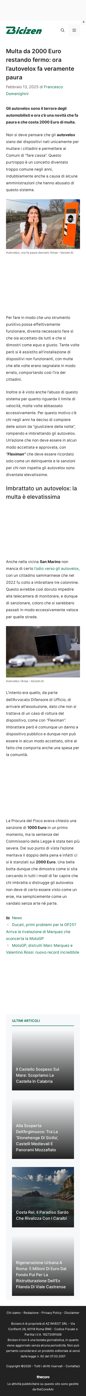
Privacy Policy (51, 1313)
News (17, 918)
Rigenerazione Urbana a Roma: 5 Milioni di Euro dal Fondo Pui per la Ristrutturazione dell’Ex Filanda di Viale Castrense (41, 1274)
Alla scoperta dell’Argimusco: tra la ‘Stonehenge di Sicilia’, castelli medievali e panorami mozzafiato (37, 1137)
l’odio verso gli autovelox (56, 568)
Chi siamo (14, 1313)
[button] (62, 30)
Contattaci (73, 1366)
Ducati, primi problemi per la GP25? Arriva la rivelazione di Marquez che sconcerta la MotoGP (41, 931)
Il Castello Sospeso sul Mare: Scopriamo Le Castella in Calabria (37, 1075)
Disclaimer (71, 1313)
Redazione (31, 1313)
